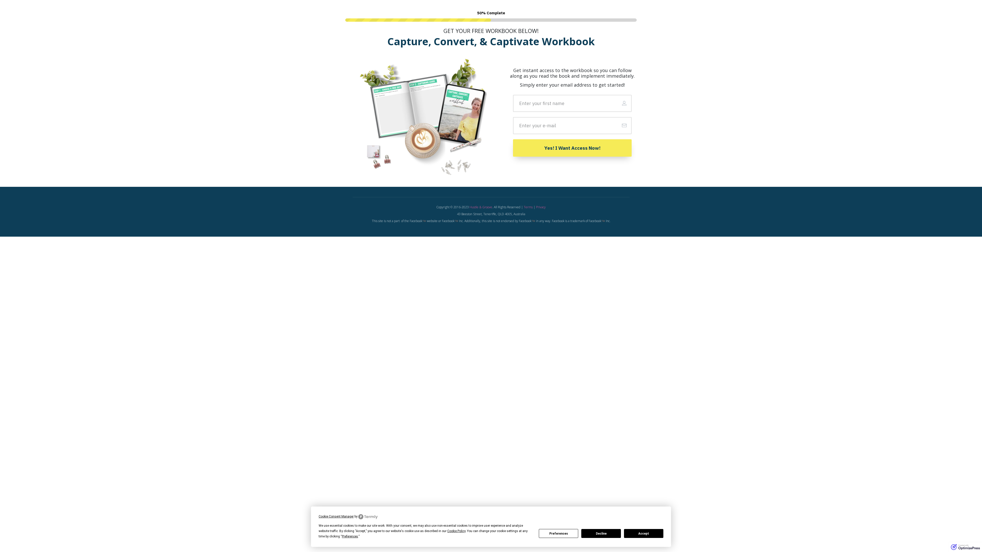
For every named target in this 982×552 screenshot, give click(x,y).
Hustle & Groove (481, 207)
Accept (643, 533)
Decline (601, 533)
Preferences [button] (350, 536)
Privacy (541, 207)
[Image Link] (424, 114)
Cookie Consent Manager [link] (336, 516)
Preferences (558, 533)
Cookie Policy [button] (456, 531)
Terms (528, 207)
